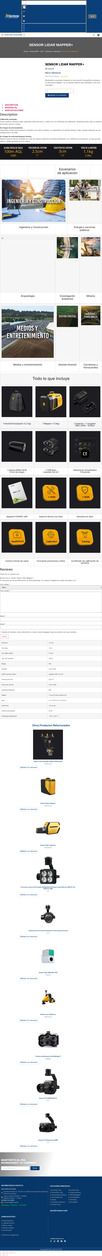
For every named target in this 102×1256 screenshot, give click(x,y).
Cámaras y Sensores (53, 51)
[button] (24, 35)
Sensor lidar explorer (48, 845)
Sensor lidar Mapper (48, 803)
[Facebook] (65, 1241)
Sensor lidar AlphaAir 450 (48, 972)
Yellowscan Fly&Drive (48, 1014)
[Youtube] (61, 1241)
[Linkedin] (58, 1241)
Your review (5, 591)
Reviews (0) (11, 108)
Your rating (5, 584)
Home (26, 51)
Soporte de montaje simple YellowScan (48, 761)
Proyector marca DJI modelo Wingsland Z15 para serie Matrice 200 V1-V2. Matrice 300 (48, 888)
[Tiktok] (54, 1241)
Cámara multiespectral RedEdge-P (48, 1056)
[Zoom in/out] (13, 1252)
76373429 (22, 1205)
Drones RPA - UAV (37, 51)
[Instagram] (51, 1241)
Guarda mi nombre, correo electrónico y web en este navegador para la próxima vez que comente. (39, 632)
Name (3, 616)
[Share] (5, 1252)
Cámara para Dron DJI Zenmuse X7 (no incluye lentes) (48, 930)
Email (2, 624)
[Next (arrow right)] (5, 1255)
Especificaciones (14, 110)
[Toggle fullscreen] (9, 1252)
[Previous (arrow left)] (1, 1255)
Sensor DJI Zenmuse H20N (48, 1140)
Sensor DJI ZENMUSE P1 (48, 1098)
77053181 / (14, 1205)
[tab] (53, 105)
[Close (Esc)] (1, 1252)
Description (11, 105)
